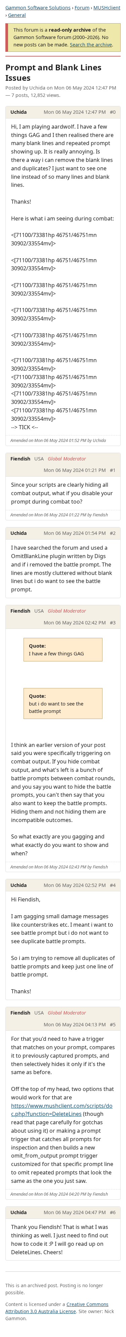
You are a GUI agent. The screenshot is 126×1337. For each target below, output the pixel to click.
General (17, 15)
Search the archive (91, 44)
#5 (113, 1024)
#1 (113, 470)
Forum (82, 7)
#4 (113, 885)
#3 (113, 622)
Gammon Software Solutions (38, 7)
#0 (113, 112)
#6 (113, 1212)
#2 (113, 533)
